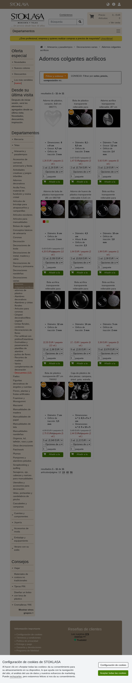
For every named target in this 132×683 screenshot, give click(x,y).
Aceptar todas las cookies (113, 673)
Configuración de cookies (113, 665)
